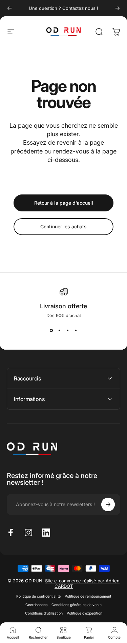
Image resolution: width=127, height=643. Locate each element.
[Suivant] (117, 8)
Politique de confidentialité (38, 596)
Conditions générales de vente (76, 605)
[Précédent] (9, 8)
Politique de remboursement (88, 596)
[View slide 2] (60, 330)
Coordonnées (36, 605)
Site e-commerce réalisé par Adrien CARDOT (82, 583)
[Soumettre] (108, 504)
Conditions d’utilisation (44, 613)
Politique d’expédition (84, 613)
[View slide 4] (76, 330)
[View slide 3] (68, 330)
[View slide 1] (51, 330)
